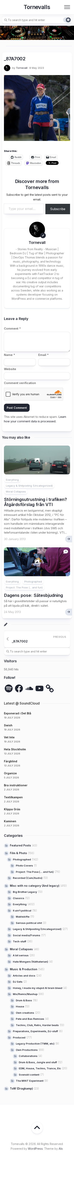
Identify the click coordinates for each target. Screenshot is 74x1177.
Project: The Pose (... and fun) (24, 587)
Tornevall (21, 67)
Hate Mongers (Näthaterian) (30, 961)
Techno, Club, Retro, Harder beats (37, 1025)
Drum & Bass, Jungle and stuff (38, 1062)
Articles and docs (24, 975)
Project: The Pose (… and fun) (35, 871)
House (20, 1006)
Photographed (33, 581)
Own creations (25, 1012)
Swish (8, 725)
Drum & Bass (24, 1000)
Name (9, 355)
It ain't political (22, 910)
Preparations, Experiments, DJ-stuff (35, 1031)
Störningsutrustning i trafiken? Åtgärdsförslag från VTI (35, 502)
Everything (12, 479)
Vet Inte (9, 737)
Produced (19, 1037)
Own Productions (27, 1049)
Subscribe (57, 209)
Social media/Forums (26, 935)
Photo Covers (24, 865)
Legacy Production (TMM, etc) (35, 1043)
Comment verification (20, 383)
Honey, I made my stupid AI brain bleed (37, 988)
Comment (12, 328)
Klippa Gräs (12, 809)
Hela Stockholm (15, 749)
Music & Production (23, 969)
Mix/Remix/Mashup (25, 994)
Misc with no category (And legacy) (34, 885)
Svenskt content (29, 1074)
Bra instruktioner (15, 785)
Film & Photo (18, 853)
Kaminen (10, 821)
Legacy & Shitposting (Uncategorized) (29, 485)
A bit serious (21, 955)
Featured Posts (20, 845)
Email (43, 355)
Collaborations (28, 1056)
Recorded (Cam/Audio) (27, 877)
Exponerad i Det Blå (17, 713)
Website (10, 369)
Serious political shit (29, 922)
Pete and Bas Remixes (30, 1018)
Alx (61, 1148)
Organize (10, 773)
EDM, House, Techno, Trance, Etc (40, 1068)
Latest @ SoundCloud (22, 703)
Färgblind (10, 761)
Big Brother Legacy (25, 891)
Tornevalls (37, 7)
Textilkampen (13, 797)
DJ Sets (17, 981)
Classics (18, 898)
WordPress (35, 1148)
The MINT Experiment (29, 1080)
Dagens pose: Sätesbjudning (33, 595)
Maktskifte (22, 916)
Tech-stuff (19, 941)
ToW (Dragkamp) (21, 1088)
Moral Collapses (16, 491)
